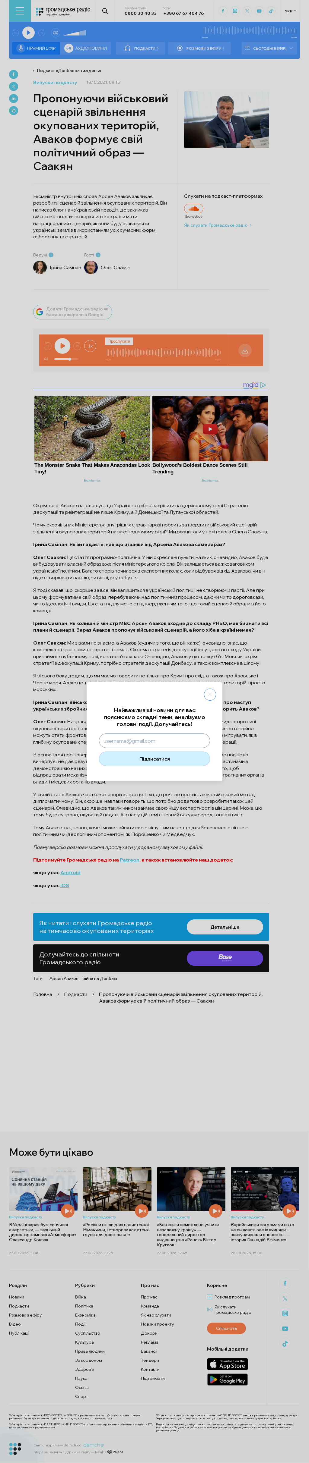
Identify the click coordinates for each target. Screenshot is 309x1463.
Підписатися (154, 759)
